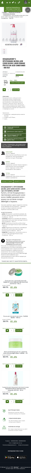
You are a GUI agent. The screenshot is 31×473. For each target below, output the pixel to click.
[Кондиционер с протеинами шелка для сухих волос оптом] (4, 51)
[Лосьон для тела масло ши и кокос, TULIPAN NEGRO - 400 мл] (15, 307)
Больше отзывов (7, 181)
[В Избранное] (4, 89)
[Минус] (11, 89)
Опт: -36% (17, 82)
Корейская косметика (15, 12)
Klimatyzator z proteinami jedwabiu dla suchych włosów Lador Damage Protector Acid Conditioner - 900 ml (14, 215)
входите (19, 10)
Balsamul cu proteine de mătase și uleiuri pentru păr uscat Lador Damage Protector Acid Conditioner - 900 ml (14, 220)
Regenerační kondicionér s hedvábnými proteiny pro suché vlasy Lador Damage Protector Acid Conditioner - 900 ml (14, 229)
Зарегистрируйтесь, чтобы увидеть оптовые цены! (13, 292)
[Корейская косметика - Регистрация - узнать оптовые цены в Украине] (12, 3)
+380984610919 (22, 441)
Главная (4, 12)
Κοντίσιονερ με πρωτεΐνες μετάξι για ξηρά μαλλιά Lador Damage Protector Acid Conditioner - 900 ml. (14, 224)
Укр (26, 3)
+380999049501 (14, 441)
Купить (15, 89)
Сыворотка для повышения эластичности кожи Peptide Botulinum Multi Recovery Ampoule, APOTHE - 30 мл (15, 388)
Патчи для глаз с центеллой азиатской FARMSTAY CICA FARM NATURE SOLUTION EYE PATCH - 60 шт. (15, 282)
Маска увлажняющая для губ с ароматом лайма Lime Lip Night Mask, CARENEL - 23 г (15, 352)
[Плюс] (11, 90)
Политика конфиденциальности (9, 445)
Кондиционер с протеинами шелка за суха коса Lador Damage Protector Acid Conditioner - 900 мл (14, 233)
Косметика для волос (9, 14)
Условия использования (23, 445)
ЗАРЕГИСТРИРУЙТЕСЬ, (13, 8)
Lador (17, 76)
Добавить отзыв (19, 181)
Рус (26, 1)
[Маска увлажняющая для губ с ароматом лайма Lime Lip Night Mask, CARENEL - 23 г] (15, 343)
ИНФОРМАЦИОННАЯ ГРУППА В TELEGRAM (15, 451)
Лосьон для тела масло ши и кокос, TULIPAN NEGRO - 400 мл (15, 317)
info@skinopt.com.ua (17, 443)
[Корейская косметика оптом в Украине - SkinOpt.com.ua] (2, 2)
